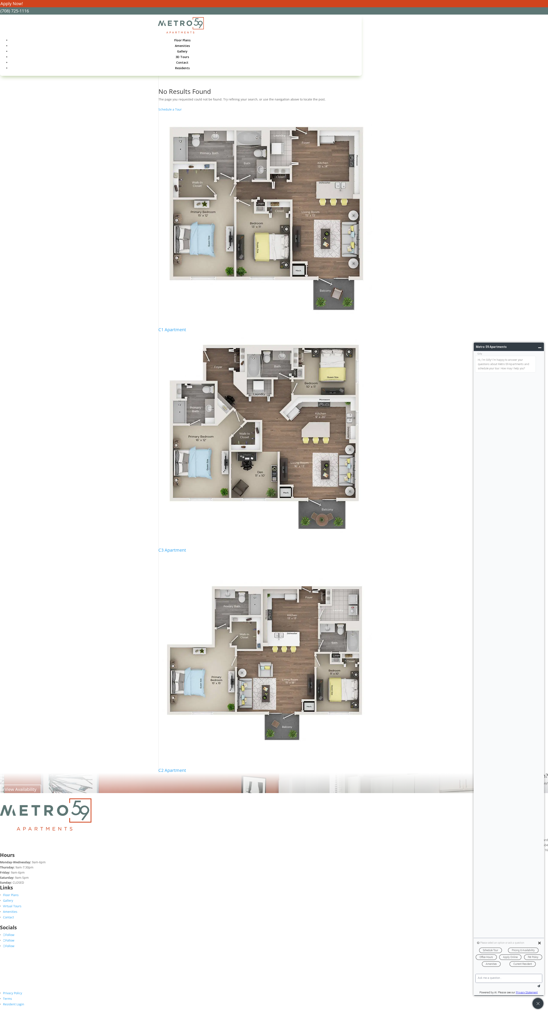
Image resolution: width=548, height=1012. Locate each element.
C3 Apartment (172, 550)
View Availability (20, 789)
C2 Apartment (172, 770)
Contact (182, 62)
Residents (182, 68)
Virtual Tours (12, 906)
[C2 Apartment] (265, 660)
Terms (7, 999)
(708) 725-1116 (14, 11)
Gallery (182, 51)
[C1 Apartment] (265, 219)
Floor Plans (182, 40)
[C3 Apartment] (265, 440)
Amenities (182, 46)
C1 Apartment (172, 329)
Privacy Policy (12, 993)
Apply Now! (11, 3)
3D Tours (182, 57)
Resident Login (13, 1004)
